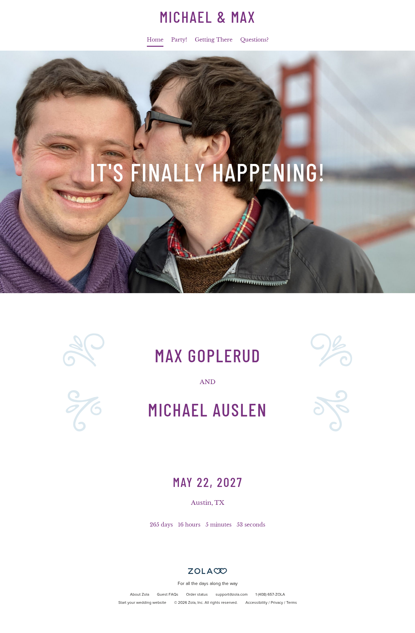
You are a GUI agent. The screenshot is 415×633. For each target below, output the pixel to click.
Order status (197, 595)
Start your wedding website (142, 603)
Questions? (254, 39)
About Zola (139, 595)
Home (155, 39)
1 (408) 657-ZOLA (270, 595)
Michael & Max (208, 16)
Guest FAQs (167, 595)
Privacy (277, 603)
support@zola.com (232, 595)
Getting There (213, 39)
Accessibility (256, 603)
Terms (291, 603)
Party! (179, 39)
